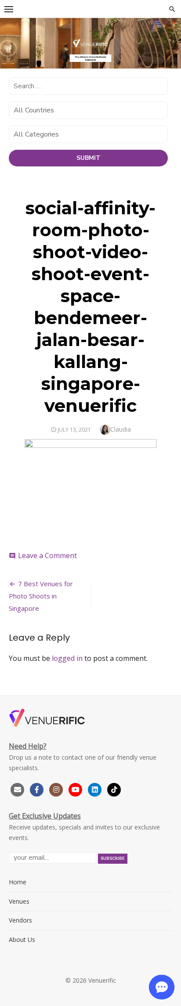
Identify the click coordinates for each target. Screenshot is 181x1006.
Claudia (120, 429)
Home (17, 882)
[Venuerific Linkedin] (95, 788)
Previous (11, 41)
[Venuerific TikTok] (114, 788)
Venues (19, 901)
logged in (67, 658)
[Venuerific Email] (17, 788)
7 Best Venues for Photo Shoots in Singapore (41, 596)
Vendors (20, 920)
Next (170, 41)
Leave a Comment (47, 555)
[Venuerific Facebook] (37, 788)
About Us (22, 939)
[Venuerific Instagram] (57, 788)
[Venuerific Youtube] (76, 788)
